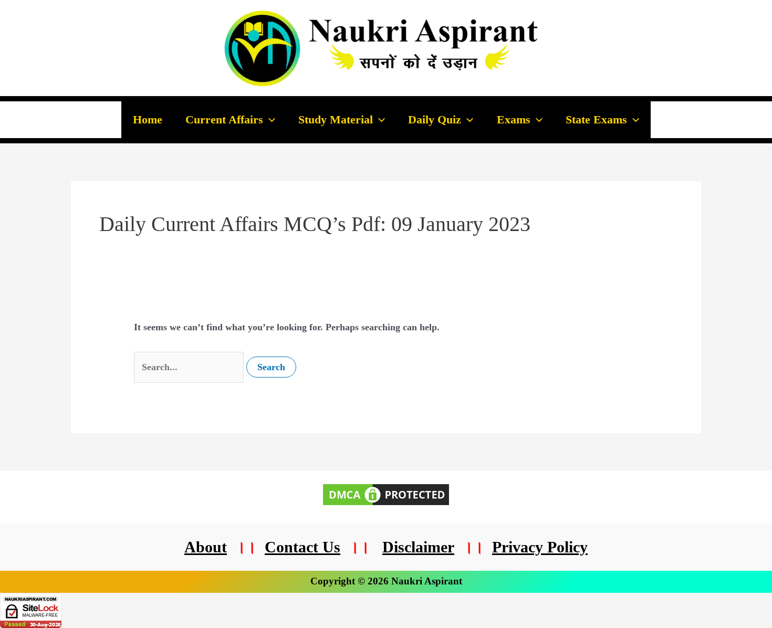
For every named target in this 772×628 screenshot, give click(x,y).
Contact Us (302, 547)
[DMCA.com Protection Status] (386, 493)
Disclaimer (418, 547)
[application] (269, 119)
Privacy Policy (540, 547)
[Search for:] (190, 367)
